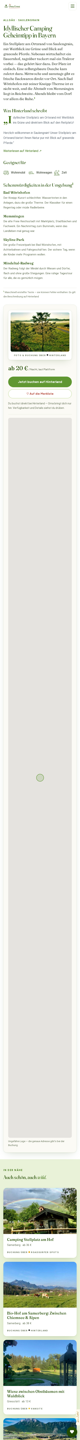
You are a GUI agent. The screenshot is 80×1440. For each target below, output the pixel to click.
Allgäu (9, 20)
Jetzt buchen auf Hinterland (40, 382)
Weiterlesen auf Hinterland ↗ (22, 151)
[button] (72, 6)
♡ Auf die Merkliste (40, 393)
